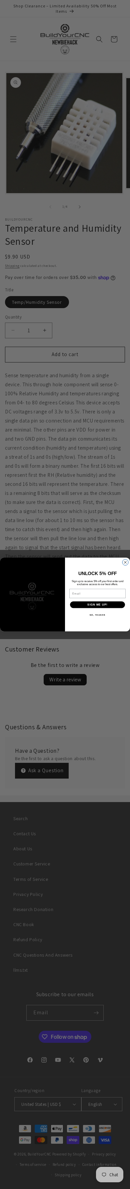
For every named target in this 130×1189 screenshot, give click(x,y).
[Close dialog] (125, 562)
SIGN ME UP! (97, 604)
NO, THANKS (98, 615)
